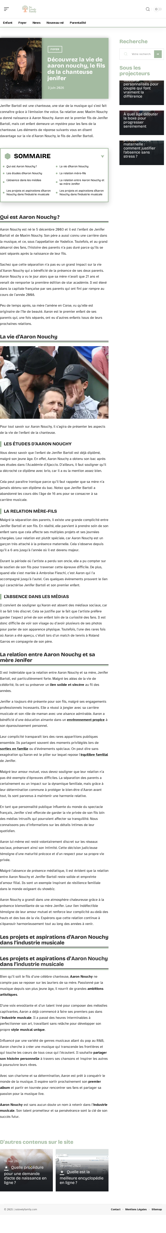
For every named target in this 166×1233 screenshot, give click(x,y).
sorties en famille (14, 749)
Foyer (55, 49)
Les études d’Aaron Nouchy (24, 173)
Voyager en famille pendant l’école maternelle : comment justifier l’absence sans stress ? (140, 146)
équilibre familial (94, 755)
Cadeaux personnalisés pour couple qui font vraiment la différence (141, 88)
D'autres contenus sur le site (36, 1142)
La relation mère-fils (73, 173)
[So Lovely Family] (29, 9)
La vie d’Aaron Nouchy (74, 166)
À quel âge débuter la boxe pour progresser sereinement (140, 120)
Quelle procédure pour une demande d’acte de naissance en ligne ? (25, 1175)
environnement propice (86, 720)
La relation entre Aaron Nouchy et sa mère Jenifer (82, 182)
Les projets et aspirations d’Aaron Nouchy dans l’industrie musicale (28, 192)
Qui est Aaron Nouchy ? (21, 166)
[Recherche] (148, 9)
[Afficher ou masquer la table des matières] (77, 156)
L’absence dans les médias (23, 180)
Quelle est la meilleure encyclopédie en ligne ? (81, 1177)
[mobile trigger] (7, 9)
